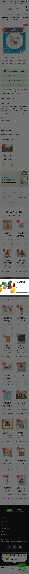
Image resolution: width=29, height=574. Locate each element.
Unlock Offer (22, 292)
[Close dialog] (28, 279)
